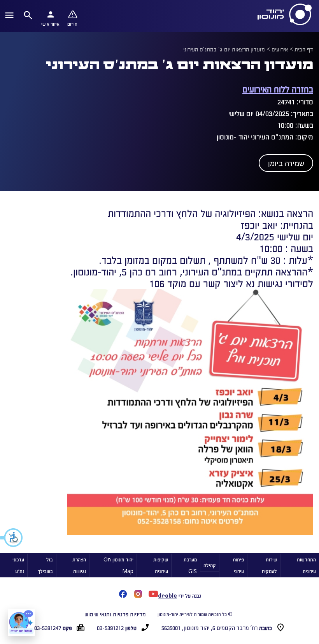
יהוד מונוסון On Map (118, 565)
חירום (72, 23)
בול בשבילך (45, 565)
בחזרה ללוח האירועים (277, 88)
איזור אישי (50, 23)
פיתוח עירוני (238, 565)
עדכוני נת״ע (18, 565)
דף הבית (303, 49)
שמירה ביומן (286, 164)
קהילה (209, 565)
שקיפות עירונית (160, 565)
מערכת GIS (190, 565)
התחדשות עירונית (306, 565)
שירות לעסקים (269, 565)
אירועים (280, 49)
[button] (11, 537)
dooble (167, 595)
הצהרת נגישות (79, 565)
